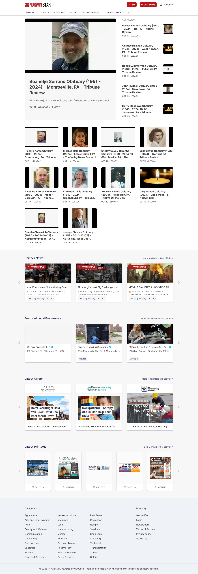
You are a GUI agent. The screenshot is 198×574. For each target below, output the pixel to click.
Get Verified (142, 515)
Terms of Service (145, 529)
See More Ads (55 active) (157, 446)
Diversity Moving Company (41, 298)
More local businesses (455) (156, 318)
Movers (82, 358)
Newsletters (142, 524)
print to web (129, 568)
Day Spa (134, 358)
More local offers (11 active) (156, 378)
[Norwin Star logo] (38, 5)
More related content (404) (156, 258)
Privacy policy (143, 533)
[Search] (172, 10)
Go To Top (141, 538)
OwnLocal (79, 568)
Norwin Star (54, 568)
